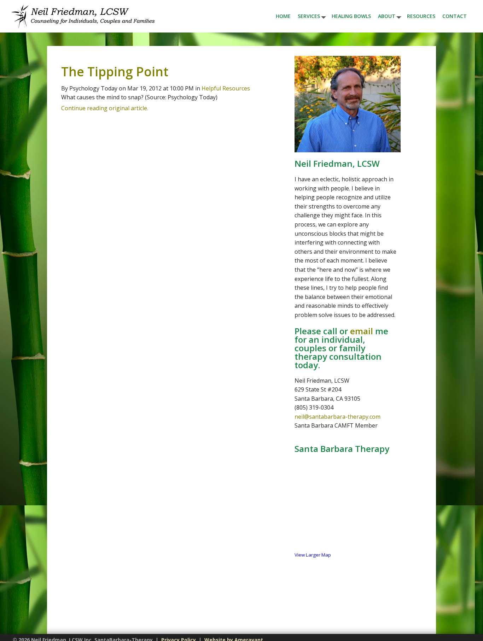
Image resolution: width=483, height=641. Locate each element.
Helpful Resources (226, 88)
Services (309, 16)
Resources (421, 16)
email (361, 331)
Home (283, 16)
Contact (454, 16)
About (386, 16)
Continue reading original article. (104, 108)
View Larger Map (313, 555)
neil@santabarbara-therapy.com (337, 417)
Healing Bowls (351, 16)
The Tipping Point (114, 71)
